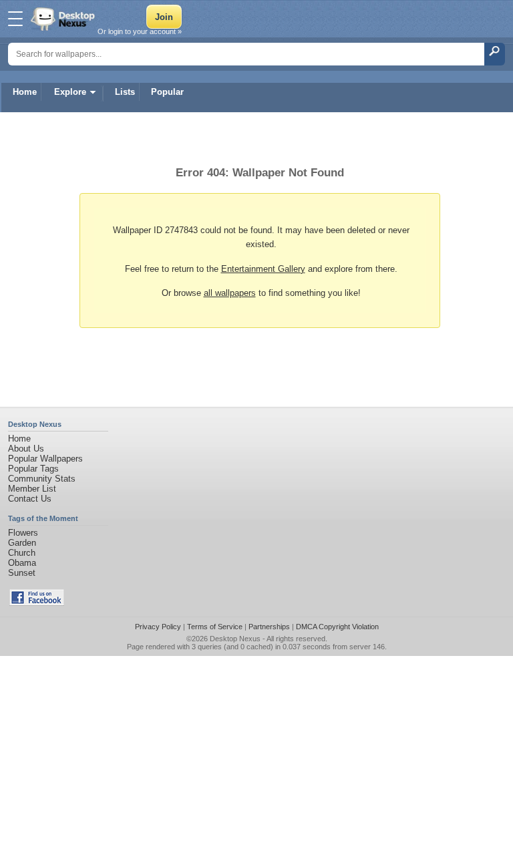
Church (21, 553)
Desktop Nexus (235, 639)
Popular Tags (33, 469)
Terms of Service (214, 627)
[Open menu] (15, 18)
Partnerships (269, 627)
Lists (125, 92)
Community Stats (41, 479)
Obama (22, 563)
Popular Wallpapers (45, 459)
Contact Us (29, 499)
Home (25, 92)
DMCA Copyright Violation (337, 627)
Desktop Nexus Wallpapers (64, 18)
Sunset (21, 573)
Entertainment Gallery (263, 269)
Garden (22, 543)
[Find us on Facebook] (36, 603)
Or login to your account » (140, 31)
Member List (32, 489)
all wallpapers (230, 293)
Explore (70, 92)
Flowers (23, 533)
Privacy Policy (158, 627)
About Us (26, 449)
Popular (167, 92)
